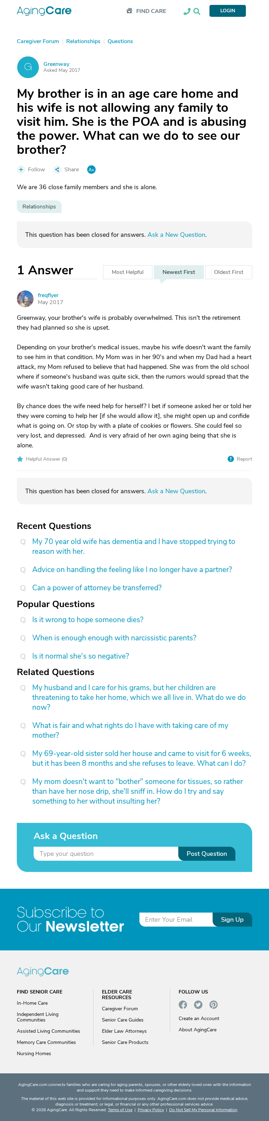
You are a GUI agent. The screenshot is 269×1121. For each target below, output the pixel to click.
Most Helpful (128, 272)
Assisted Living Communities (48, 1031)
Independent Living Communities (37, 1017)
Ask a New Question (176, 235)
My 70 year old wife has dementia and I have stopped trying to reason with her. (133, 546)
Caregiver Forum (120, 1008)
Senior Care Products (125, 1042)
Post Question (207, 854)
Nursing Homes (34, 1053)
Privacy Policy (151, 1110)
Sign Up (232, 919)
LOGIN (227, 10)
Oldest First (228, 272)
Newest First (179, 272)
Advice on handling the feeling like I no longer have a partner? (132, 570)
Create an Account (199, 1018)
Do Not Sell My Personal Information (203, 1110)
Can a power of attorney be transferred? (96, 588)
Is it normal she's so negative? (80, 656)
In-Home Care (32, 1003)
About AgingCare (197, 1029)
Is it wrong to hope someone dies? (87, 620)
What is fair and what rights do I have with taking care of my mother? (130, 730)
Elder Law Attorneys (124, 1031)
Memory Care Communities (46, 1042)
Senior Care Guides (123, 1020)
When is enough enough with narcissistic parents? (114, 638)
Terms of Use (120, 1110)
